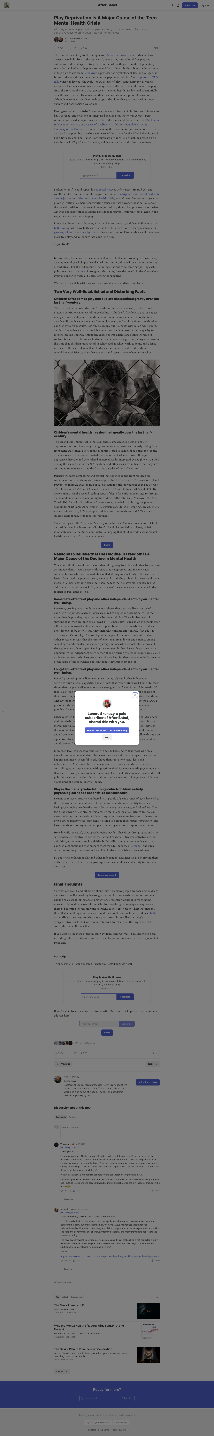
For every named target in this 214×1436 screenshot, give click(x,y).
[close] (135, 695)
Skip (107, 737)
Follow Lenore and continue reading (107, 730)
